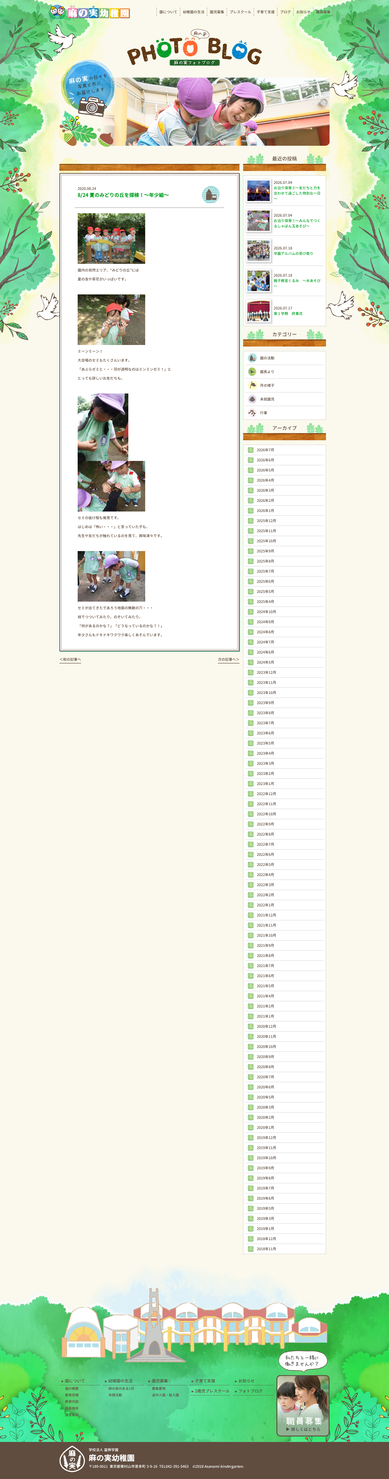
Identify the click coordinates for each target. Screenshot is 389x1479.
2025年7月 (265, 571)
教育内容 (72, 1401)
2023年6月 (265, 733)
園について (168, 11)
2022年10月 (266, 814)
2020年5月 (265, 1097)
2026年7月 (265, 449)
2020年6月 (265, 1087)
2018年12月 (266, 1238)
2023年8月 (265, 712)
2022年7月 (265, 844)
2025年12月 (266, 520)
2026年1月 (265, 510)
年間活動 (115, 1395)
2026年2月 (265, 500)
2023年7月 (265, 723)
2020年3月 (265, 1107)
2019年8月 (265, 1178)
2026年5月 (265, 470)
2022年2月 (265, 894)
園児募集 (217, 11)
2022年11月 (266, 803)
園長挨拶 (72, 1408)
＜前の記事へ (70, 659)
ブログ (285, 11)
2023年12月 (266, 672)
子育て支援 (266, 11)
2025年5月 (265, 591)
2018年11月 (266, 1248)
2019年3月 (265, 1218)
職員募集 (323, 11)
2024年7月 (265, 642)
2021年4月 (265, 996)
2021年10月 (266, 935)
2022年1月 (265, 905)
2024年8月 (265, 631)
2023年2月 (265, 773)
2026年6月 (265, 460)
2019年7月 (265, 1188)
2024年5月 (265, 662)
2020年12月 (266, 1026)
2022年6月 (265, 854)
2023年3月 (265, 763)
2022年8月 (265, 834)
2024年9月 (265, 621)
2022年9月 (265, 824)
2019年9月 (265, 1167)
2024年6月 (265, 652)
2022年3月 (265, 884)
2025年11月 (266, 530)
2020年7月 (265, 1076)
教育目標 (72, 1395)
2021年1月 (265, 1016)
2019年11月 (266, 1147)
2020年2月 (265, 1117)
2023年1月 (265, 783)
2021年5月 (265, 985)
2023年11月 (266, 682)
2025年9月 (265, 551)
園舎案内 (72, 1414)
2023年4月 (265, 753)
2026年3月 (265, 490)
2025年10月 (266, 540)
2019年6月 (265, 1198)
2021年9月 (265, 945)
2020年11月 (266, 1036)
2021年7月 (265, 965)
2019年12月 (266, 1137)
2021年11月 (266, 925)
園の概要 (72, 1388)
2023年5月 (265, 743)
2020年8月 (265, 1066)
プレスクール (240, 11)
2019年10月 (266, 1157)
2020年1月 (265, 1127)
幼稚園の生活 (193, 11)
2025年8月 (265, 561)
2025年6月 (265, 581)
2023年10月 (266, 692)
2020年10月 (266, 1046)
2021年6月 (265, 975)
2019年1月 (265, 1228)
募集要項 (158, 1388)
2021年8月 (265, 955)
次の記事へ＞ (229, 659)
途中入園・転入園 (165, 1395)
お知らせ (303, 11)
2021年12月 (266, 915)
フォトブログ (250, 1391)
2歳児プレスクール (212, 1391)
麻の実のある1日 (121, 1388)
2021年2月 (265, 1006)
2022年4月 (265, 874)
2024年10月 (266, 611)
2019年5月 (265, 1208)
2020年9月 (265, 1056)
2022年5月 (265, 864)
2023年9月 (265, 702)
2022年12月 (266, 793)
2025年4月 (265, 601)
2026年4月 (265, 480)
